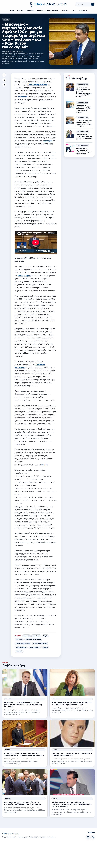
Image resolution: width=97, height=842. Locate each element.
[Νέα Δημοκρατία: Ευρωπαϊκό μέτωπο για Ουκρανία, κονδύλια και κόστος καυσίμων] (24, 782)
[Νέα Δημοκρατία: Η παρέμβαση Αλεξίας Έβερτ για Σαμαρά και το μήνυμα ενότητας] (72, 682)
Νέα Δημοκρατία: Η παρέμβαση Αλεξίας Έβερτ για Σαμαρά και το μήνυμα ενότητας (71, 703)
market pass (36, 636)
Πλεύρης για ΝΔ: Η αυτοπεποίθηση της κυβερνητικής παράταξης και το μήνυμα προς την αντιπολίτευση (71, 804)
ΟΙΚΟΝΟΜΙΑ (30, 10)
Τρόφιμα (45, 647)
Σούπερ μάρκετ (34, 647)
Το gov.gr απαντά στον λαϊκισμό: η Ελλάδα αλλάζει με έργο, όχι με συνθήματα (84, 123)
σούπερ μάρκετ (24, 276)
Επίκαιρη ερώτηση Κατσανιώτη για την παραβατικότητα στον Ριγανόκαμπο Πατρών (24, 754)
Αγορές (45, 636)
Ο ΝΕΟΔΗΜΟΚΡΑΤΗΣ (52, 10)
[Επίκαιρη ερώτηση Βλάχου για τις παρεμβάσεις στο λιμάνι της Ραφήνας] (72, 733)
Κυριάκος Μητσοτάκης (37, 85)
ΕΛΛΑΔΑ (40, 10)
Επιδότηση (19, 639)
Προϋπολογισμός (21, 647)
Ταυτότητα (91, 832)
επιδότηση (22, 97)
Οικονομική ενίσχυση (40, 643)
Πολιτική (6, 19)
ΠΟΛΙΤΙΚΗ (20, 10)
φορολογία (47, 141)
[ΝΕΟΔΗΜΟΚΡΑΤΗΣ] (48, 4)
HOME (12, 10)
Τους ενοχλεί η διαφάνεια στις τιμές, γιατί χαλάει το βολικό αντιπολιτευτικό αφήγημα (83, 108)
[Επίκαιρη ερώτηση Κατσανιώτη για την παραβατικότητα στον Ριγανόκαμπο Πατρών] (24, 733)
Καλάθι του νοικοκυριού (33, 639)
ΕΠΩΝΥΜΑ (65, 10)
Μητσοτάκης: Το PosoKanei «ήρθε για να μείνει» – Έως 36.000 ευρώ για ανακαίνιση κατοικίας (23, 704)
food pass (26, 636)
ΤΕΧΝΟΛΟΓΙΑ (83, 10)
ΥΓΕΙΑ (73, 10)
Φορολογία (19, 651)
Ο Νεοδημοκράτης (82, 84)
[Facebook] (88, 837)
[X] (93, 837)
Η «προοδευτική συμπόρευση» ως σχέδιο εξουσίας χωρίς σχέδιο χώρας (84, 150)
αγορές (44, 465)
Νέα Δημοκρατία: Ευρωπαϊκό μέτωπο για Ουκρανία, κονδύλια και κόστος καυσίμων (22, 803)
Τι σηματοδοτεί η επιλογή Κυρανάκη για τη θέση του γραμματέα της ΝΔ (84, 137)
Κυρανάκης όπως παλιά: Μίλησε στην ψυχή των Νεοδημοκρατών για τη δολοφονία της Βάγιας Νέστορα (84, 92)
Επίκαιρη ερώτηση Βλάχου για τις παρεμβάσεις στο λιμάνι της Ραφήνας (71, 754)
